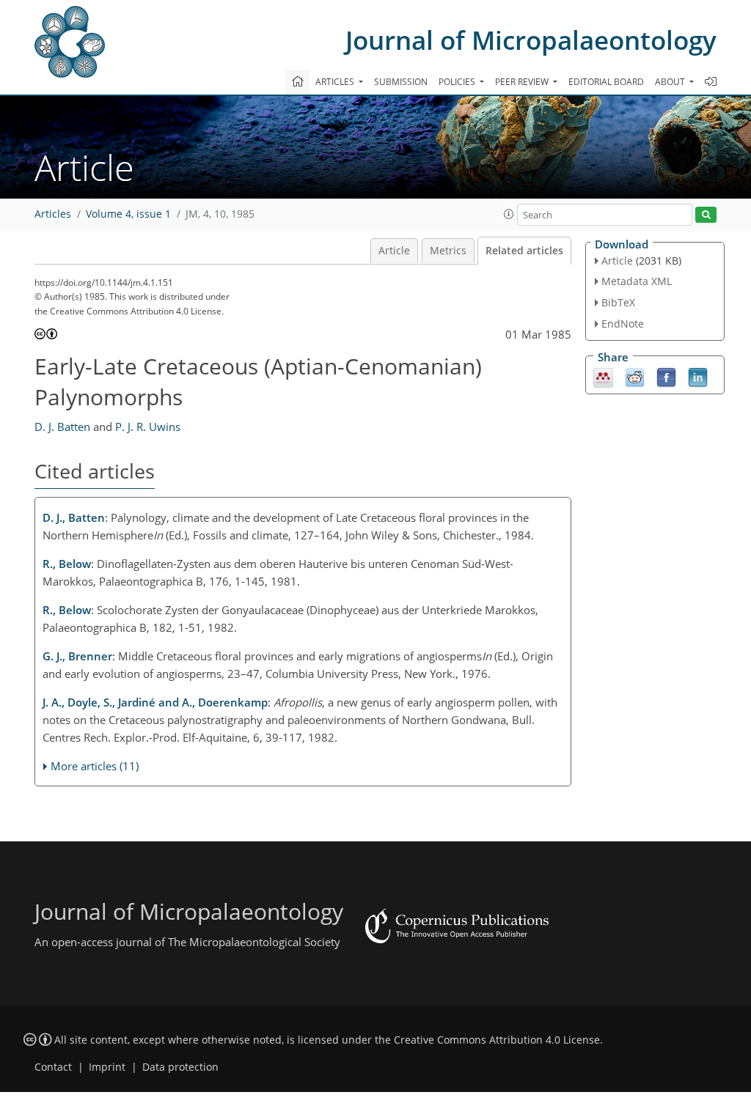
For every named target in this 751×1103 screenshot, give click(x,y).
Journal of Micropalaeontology (531, 40)
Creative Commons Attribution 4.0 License (497, 1040)
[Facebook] (666, 376)
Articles (52, 214)
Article (394, 250)
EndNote (622, 324)
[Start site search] (706, 215)
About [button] (671, 81)
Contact (53, 1067)
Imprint (107, 1067)
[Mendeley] (603, 376)
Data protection (180, 1067)
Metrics (448, 250)
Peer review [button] (523, 81)
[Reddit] (635, 376)
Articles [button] (335, 81)
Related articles (524, 250)
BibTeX (618, 302)
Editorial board (606, 81)
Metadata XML (636, 281)
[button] (509, 214)
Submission (401, 81)
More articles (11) (95, 766)
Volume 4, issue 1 (128, 214)
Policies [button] (458, 81)
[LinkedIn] (698, 376)
